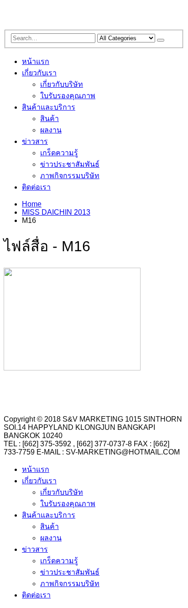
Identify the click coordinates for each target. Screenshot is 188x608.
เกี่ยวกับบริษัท (61, 84)
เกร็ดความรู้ (59, 153)
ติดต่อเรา (36, 187)
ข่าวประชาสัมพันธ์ (69, 164)
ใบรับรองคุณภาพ (67, 96)
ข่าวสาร (35, 141)
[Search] (160, 40)
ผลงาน (51, 130)
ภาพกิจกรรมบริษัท (69, 176)
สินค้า (49, 118)
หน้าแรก (35, 61)
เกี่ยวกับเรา (39, 73)
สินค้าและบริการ (48, 107)
